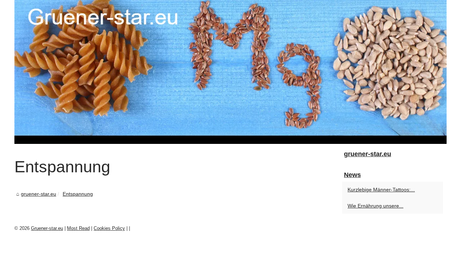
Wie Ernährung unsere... (375, 206)
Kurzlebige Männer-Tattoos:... (381, 189)
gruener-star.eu (38, 194)
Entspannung (78, 194)
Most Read (78, 228)
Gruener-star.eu (47, 228)
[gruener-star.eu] (230, 72)
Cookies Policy (109, 228)
